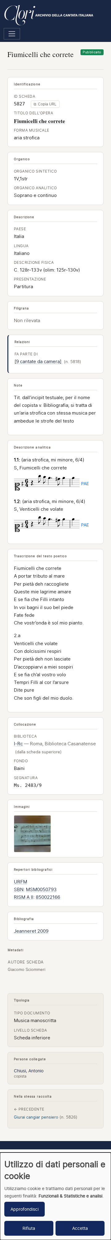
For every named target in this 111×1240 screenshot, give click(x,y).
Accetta (80, 1228)
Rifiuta (29, 1228)
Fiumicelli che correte (39, 121)
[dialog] (55, 1196)
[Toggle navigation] (12, 33)
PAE (85, 483)
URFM (20, 882)
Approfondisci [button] (24, 1209)
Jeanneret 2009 (31, 931)
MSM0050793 (41, 889)
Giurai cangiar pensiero (45, 1117)
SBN (18, 889)
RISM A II (23, 897)
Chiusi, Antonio (28, 1070)
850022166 (48, 897)
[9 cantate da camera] (38, 361)
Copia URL (45, 104)
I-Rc (18, 744)
